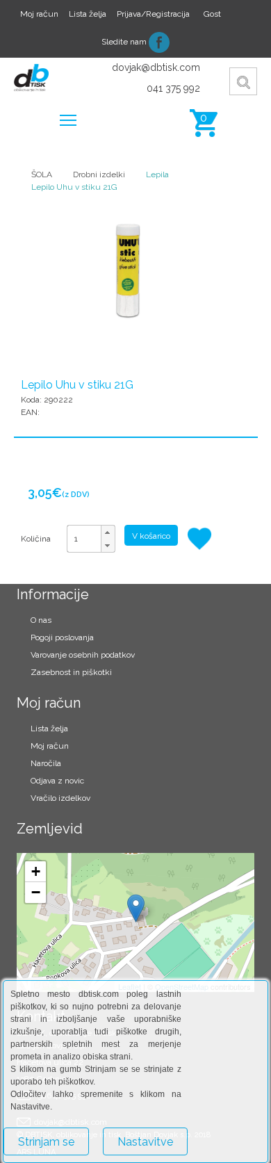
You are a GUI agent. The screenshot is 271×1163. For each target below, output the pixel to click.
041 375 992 (173, 88)
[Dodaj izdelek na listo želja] (201, 539)
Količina (36, 539)
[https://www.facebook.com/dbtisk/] (159, 42)
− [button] (35, 892)
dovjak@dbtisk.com (156, 67)
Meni (68, 119)
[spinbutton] (91, 539)
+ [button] (35, 871)
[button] (107, 532)
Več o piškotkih (232, 1133)
